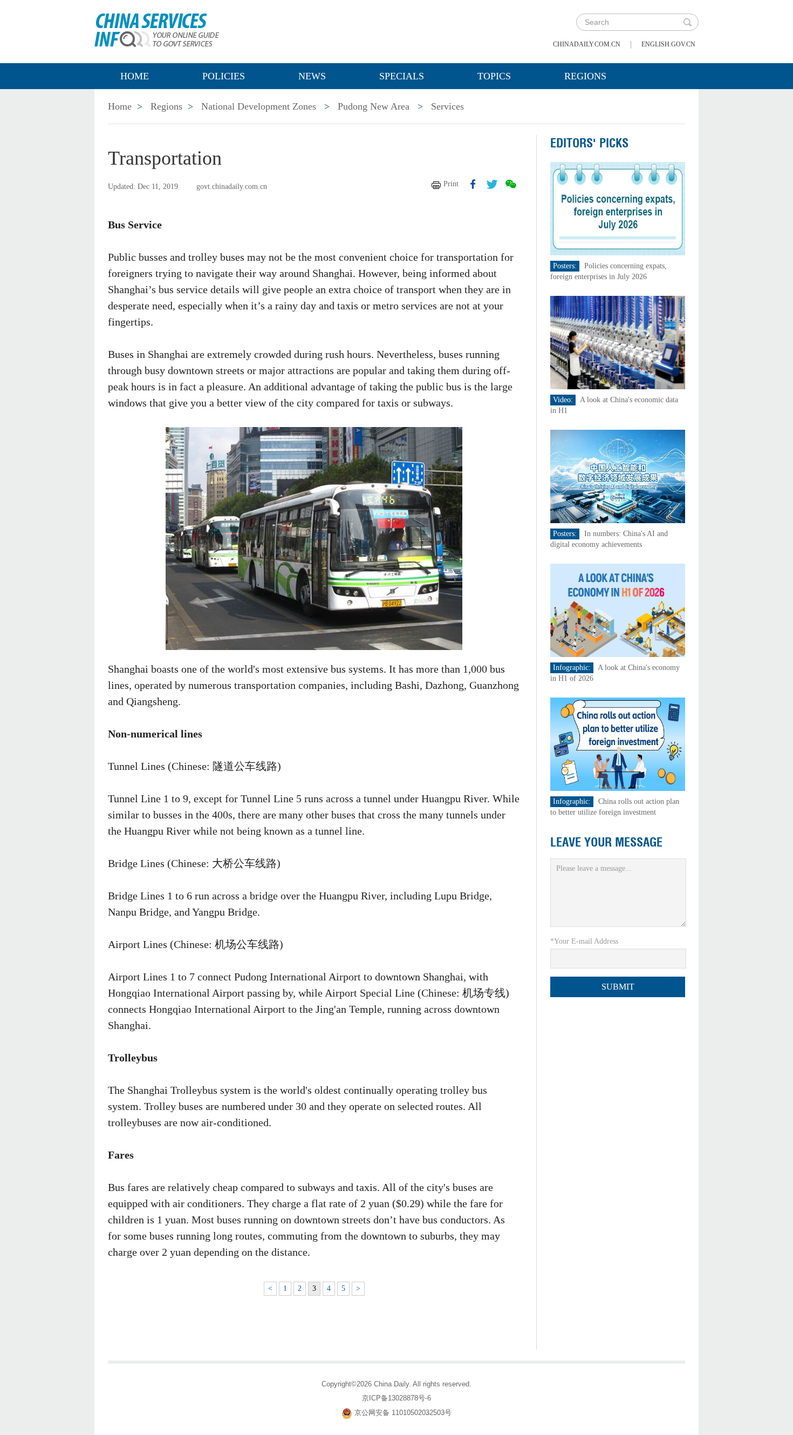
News (312, 76)
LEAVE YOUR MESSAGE (606, 842)
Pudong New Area (373, 106)
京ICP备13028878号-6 (396, 1398)
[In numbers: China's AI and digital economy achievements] (617, 476)
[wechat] (510, 184)
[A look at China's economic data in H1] (617, 342)
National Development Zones (258, 106)
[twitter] (492, 184)
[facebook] (473, 184)
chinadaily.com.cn (586, 44)
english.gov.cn (668, 44)
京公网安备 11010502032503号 (403, 1413)
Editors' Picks (589, 143)
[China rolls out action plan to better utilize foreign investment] (617, 744)
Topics (494, 76)
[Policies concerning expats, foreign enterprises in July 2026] (617, 208)
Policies (223, 76)
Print (451, 184)
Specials (401, 76)
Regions (585, 76)
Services (447, 106)
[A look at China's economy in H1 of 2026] (617, 610)
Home (134, 76)
